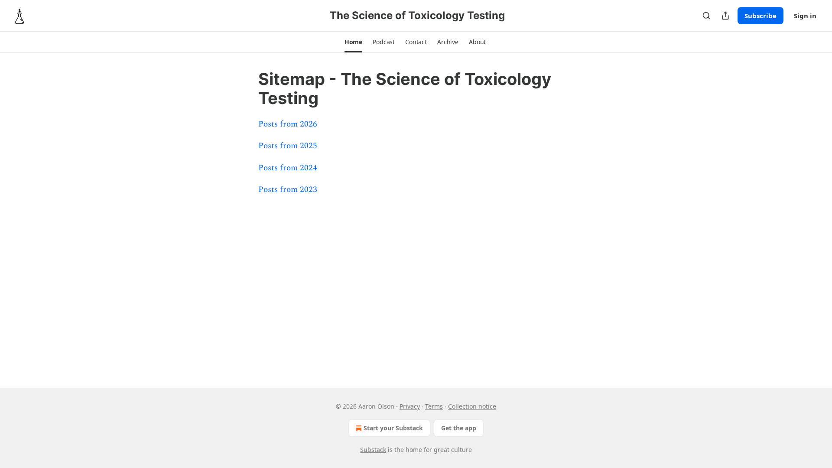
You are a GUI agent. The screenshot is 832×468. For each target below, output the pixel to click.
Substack (373, 449)
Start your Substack (393, 428)
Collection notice (472, 406)
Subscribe (760, 15)
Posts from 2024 (287, 168)
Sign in (805, 15)
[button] (353, 42)
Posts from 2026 (287, 124)
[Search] (706, 15)
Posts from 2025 (287, 146)
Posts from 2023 (287, 189)
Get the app (458, 428)
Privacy (410, 406)
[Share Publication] (725, 15)
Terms (434, 406)
